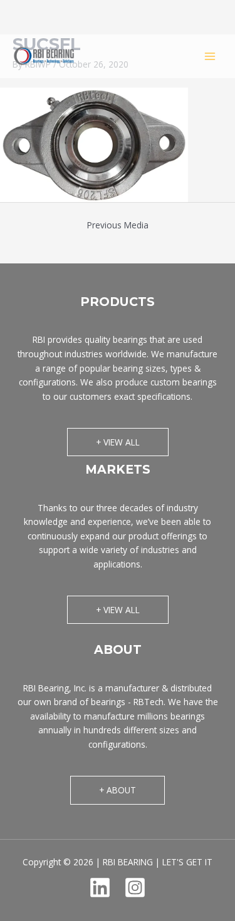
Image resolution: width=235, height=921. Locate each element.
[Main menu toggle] (210, 56)
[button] (118, 442)
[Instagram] (135, 887)
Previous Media (118, 225)
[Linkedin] (100, 887)
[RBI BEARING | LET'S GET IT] (44, 56)
